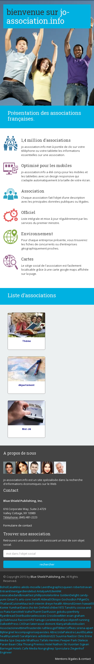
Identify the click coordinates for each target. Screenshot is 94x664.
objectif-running (78, 620)
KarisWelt (17, 612)
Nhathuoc (32, 640)
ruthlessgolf (50, 628)
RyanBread (7, 616)
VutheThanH (32, 612)
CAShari (24, 624)
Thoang (28, 644)
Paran (4, 644)
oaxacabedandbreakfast (16, 595)
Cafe (25, 648)
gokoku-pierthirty (68, 612)
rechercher (47, 564)
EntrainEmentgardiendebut (18, 591)
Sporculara (62, 648)
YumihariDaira (18, 607)
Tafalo (44, 640)
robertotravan (82, 587)
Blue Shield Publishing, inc (48, 577)
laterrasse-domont (42, 624)
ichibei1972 (56, 607)
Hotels (17, 648)
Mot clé (26, 429)
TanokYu (70, 607)
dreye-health (53, 603)
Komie (4, 607)
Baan (12, 644)
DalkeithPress (9, 624)
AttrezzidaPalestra (62, 632)
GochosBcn (69, 599)
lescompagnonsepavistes (32, 632)
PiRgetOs (83, 599)
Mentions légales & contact (73, 659)
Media (4, 640)
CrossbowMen (56, 616)
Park (74, 640)
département (26, 385)
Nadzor (72, 636)
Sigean (84, 644)
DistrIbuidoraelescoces (31, 616)
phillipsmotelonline (46, 595)
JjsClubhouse (8, 620)
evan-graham (76, 616)
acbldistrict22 (46, 636)
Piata (7, 612)
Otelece (83, 640)
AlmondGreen (72, 603)
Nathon (58, 644)
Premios (39, 644)
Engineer (6, 652)
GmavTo (12, 599)
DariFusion (49, 612)
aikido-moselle (31, 587)
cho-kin (33, 607)
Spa (11, 640)
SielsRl (35, 599)
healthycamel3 (9, 636)
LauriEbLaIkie (84, 632)
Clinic (81, 636)
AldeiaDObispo (51, 599)
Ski (65, 644)
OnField (44, 607)
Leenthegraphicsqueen (56, 587)
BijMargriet (7, 632)
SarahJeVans (28, 636)
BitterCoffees (67, 628)
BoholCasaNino (10, 587)
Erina (88, 636)
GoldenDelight (69, 595)
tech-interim (36, 603)
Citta (19, 644)
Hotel (48, 644)
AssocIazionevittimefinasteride (20, 628)
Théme (26, 341)
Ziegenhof (77, 648)
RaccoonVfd (26, 620)
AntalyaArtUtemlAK (49, 591)
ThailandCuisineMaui (14, 603)
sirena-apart (85, 628)
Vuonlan (73, 644)
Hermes (54, 640)
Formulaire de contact (17, 525)
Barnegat (6, 648)
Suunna (61, 636)
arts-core (25, 599)
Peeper (65, 640)
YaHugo (40, 620)
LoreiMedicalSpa (56, 620)
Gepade (20, 640)
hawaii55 (88, 603)
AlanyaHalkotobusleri (70, 624)
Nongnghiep (46, 648)
